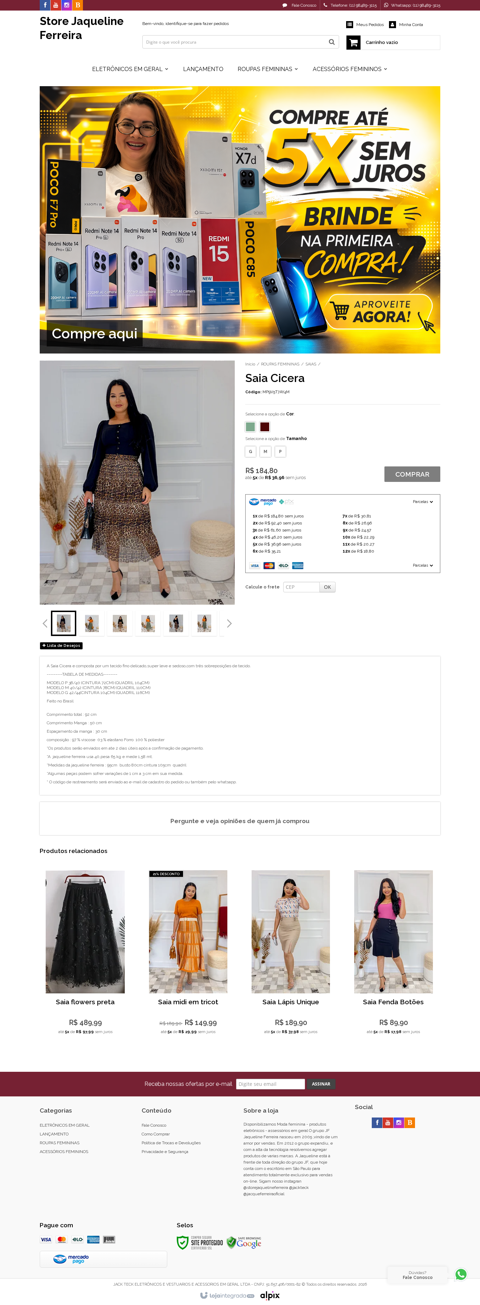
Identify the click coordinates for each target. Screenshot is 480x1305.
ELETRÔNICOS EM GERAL (65, 1125)
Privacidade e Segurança (165, 1151)
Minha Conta (411, 24)
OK (327, 587)
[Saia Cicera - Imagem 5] (176, 623)
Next (230, 620)
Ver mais (85, 997)
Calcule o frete (262, 587)
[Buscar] (331, 42)
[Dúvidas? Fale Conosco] (461, 1281)
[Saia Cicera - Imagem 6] (204, 623)
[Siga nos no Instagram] (66, 5)
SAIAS (310, 364)
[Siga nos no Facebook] (45, 5)
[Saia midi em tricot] (188, 955)
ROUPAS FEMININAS (280, 364)
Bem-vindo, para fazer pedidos (185, 23)
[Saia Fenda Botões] (393, 955)
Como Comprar (156, 1134)
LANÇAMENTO (54, 1134)
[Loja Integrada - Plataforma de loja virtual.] (227, 1296)
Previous (45, 623)
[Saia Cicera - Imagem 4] (148, 623)
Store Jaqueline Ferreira (82, 28)
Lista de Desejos (63, 645)
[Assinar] (321, 1084)
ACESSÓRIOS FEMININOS (64, 1151)
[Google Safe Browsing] (243, 1242)
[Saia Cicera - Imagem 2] (91, 623)
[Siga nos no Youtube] (56, 5)
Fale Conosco (303, 5)
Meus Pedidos (370, 24)
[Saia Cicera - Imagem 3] (119, 623)
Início (250, 364)
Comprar (412, 474)
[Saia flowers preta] (85, 955)
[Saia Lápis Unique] (290, 955)
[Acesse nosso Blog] (77, 5)
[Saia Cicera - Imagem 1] (63, 623)
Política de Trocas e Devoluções (171, 1142)
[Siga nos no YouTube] (388, 1123)
